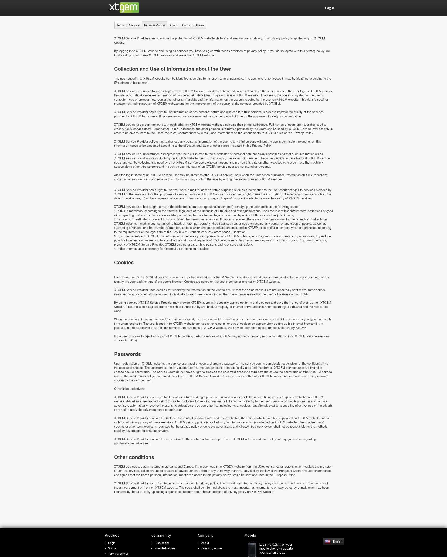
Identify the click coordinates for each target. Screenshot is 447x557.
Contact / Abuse (193, 25)
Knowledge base (165, 548)
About (173, 25)
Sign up (113, 548)
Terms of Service (127, 25)
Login (111, 543)
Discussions (162, 543)
